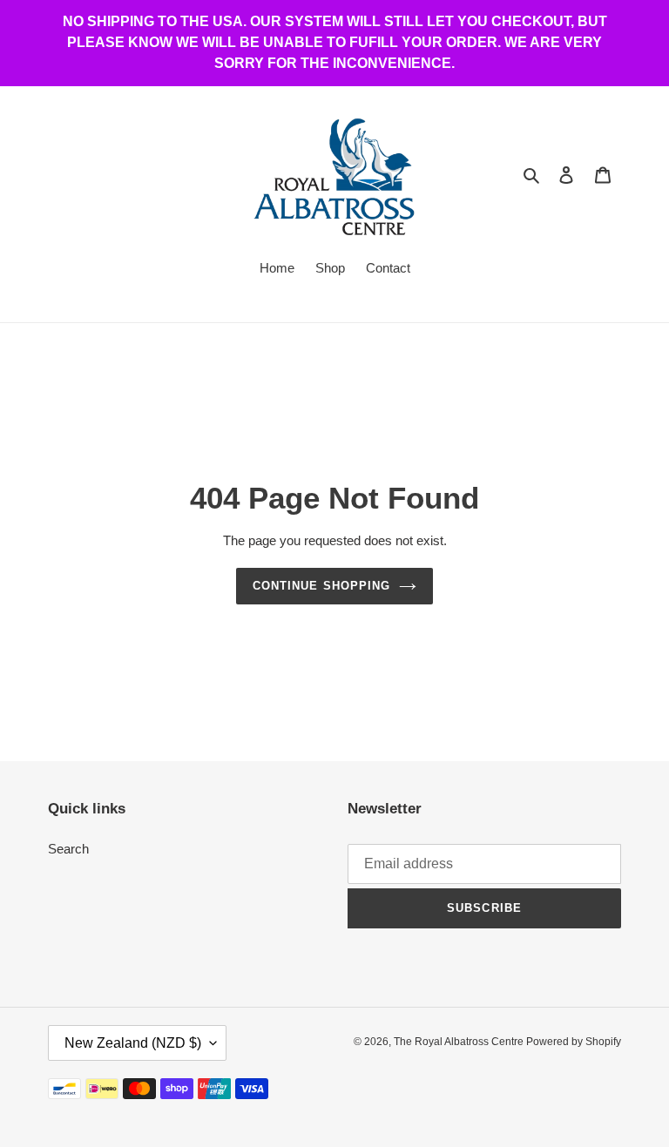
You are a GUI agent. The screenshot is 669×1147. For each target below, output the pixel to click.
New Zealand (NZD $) (132, 1043)
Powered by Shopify (573, 1042)
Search (68, 848)
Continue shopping (321, 585)
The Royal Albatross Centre (460, 1042)
